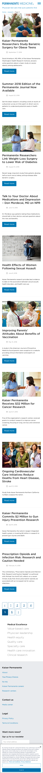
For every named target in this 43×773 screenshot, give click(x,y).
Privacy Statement (26, 761)
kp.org (5, 682)
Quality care (14, 642)
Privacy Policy (8, 718)
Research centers (9, 691)
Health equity (15, 637)
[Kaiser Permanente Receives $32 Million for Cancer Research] (21, 384)
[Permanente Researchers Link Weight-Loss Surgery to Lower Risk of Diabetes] (21, 138)
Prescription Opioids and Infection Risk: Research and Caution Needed (21, 557)
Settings (21, 765)
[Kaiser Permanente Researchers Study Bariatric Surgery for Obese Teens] (21, 25)
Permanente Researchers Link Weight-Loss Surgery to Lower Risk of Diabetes (19, 158)
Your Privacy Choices (10, 677)
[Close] (40, 747)
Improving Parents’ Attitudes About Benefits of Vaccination (21, 334)
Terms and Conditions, (15, 761)
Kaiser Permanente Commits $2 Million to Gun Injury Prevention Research (20, 516)
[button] (39, 3)
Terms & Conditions (10, 723)
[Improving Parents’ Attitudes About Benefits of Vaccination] (21, 314)
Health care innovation (21, 651)
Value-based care (18, 629)
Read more (9, 71)
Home (4, 12)
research (10, 12)
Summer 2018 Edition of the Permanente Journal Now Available (21, 87)
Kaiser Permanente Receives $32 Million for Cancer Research (18, 403)
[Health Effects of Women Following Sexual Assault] (21, 248)
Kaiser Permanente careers (13, 686)
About (4, 672)
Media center (7, 705)
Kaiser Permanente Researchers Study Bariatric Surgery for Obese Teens (21, 44)
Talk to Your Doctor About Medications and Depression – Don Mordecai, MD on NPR (21, 199)
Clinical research (17, 655)
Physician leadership (20, 633)
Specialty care (16, 646)
